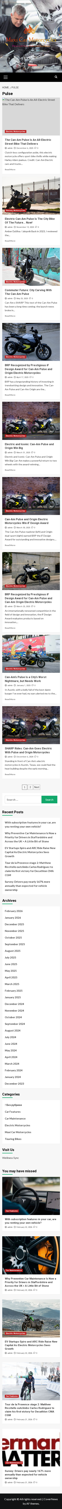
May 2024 (11, 1050)
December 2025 (14, 924)
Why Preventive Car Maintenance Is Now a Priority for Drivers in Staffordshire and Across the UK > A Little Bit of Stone (30, 837)
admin (10, 148)
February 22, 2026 (24, 1227)
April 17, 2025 (22, 377)
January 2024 (13, 1076)
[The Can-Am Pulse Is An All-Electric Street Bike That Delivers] (31, 117)
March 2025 (12, 984)
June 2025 (11, 964)
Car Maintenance (15, 1118)
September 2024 (15, 1023)
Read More (10, 169)
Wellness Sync (10, 1157)
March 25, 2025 (23, 606)
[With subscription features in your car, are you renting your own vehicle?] (31, 1196)
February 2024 (14, 1070)
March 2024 (12, 1063)
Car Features (12, 1111)
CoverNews (51, 1499)
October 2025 (13, 937)
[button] (5, 77)
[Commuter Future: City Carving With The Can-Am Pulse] (31, 267)
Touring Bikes (13, 1138)
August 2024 (12, 1030)
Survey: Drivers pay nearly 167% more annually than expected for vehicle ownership (27, 885)
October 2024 (13, 1017)
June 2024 (11, 1043)
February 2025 (14, 990)
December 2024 (14, 1003)
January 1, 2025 (23, 685)
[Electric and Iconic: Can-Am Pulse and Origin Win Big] (31, 421)
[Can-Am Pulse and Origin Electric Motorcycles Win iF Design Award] (31, 496)
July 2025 (10, 957)
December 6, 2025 (25, 148)
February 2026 (14, 910)
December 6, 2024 (25, 757)
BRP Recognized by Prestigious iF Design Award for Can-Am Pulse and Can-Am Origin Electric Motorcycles (28, 598)
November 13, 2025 (25, 227)
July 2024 (10, 1037)
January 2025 (13, 997)
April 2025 (11, 977)
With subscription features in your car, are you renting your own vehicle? (30, 824)
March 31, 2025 (23, 452)
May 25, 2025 (22, 298)
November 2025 (14, 930)
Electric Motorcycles (15, 131)
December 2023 (14, 1083)
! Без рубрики (13, 1104)
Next (36, 787)
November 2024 (14, 1010)
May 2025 (11, 970)
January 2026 (13, 917)
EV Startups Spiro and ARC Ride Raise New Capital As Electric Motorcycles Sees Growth (30, 852)
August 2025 (12, 950)
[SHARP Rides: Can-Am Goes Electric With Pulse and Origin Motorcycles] (31, 725)
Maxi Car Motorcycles (18, 1132)
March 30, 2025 (23, 528)
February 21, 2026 (24, 1419)
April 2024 (11, 1057)
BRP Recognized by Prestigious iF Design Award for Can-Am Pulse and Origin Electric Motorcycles (28, 369)
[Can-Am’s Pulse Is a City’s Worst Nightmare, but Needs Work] (31, 654)
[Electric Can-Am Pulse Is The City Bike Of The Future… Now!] (31, 196)
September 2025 (15, 944)
